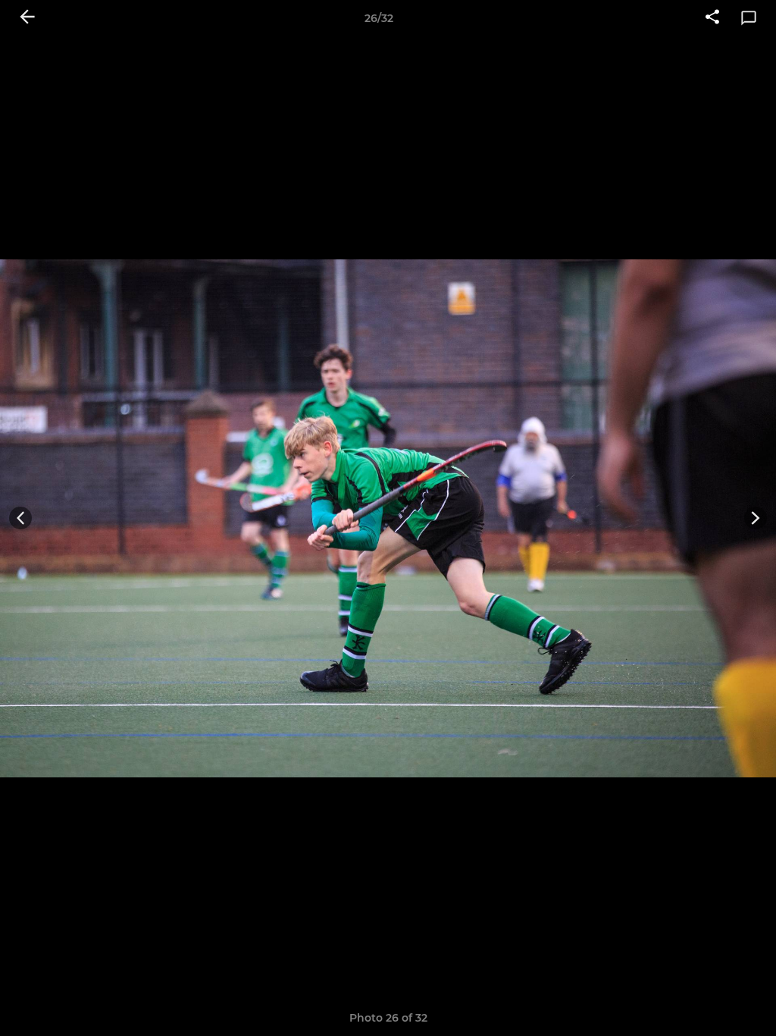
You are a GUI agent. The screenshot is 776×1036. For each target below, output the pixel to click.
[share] (712, 18)
